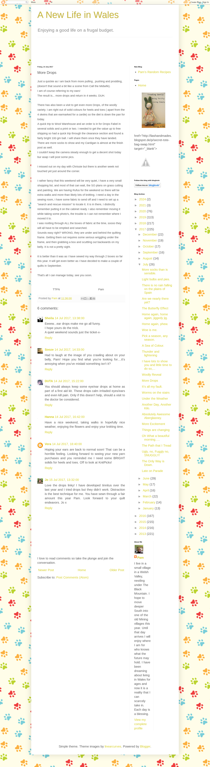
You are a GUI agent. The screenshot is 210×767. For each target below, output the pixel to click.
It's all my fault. (152, 386)
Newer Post (46, 570)
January (149, 508)
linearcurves (113, 746)
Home (82, 570)
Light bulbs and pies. (156, 279)
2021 (143, 205)
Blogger (145, 746)
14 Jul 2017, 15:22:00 (68, 381)
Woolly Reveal (151, 374)
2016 (143, 516)
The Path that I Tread (156, 445)
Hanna (49, 417)
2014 (143, 528)
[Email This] (82, 298)
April (146, 490)
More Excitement (153, 424)
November (150, 240)
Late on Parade (152, 471)
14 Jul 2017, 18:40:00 (67, 444)
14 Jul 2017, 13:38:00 (69, 318)
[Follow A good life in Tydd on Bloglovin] (147, 186)
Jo (46, 479)
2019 (143, 217)
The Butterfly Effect (155, 308)
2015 (143, 522)
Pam (140, 557)
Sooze (49, 349)
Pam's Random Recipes (154, 72)
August (148, 258)
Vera (48, 444)
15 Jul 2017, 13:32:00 (64, 479)
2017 (143, 229)
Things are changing (156, 430)
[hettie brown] (153, 126)
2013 (143, 533)
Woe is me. (149, 330)
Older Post (117, 570)
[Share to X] (88, 298)
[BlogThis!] (85, 298)
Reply (48, 337)
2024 (143, 199)
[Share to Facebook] (91, 298)
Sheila (49, 318)
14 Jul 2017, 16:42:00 (70, 417)
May (146, 484)
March (147, 496)
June (146, 478)
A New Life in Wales (78, 15)
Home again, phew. (155, 324)
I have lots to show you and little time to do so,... (157, 365)
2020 (143, 211)
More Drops (150, 380)
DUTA (49, 381)
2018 (143, 223)
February (149, 502)
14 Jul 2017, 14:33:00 (69, 349)
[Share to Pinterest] (93, 298)
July (146, 264)
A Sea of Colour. (153, 345)
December (150, 234)
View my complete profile (140, 724)
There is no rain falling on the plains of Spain (157, 289)
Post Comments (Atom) (72, 577)
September (151, 252)
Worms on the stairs (156, 392)
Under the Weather (155, 398)
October (149, 246)
